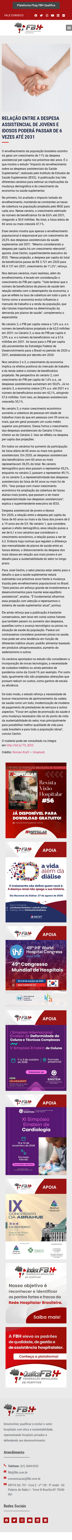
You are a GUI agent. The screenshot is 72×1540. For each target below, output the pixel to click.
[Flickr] (63, 15)
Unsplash (39, 752)
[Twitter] (41, 15)
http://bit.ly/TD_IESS (20, 745)
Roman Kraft (21, 752)
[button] (69, 28)
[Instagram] (47, 15)
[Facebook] (36, 15)
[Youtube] (52, 15)
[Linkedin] (58, 15)
